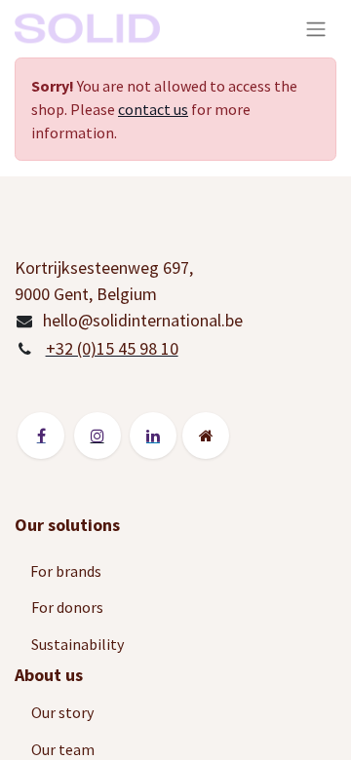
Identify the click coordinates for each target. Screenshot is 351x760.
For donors (67, 607)
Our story (64, 712)
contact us (153, 109)
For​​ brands (67, 571)
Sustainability (79, 644)
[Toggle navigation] (315, 29)
